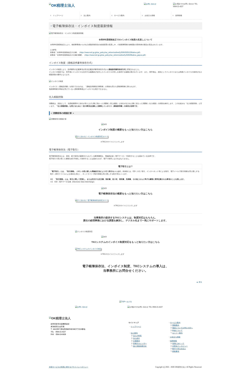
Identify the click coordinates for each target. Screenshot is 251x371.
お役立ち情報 (150, 15)
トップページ (58, 15)
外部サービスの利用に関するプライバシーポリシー (68, 367)
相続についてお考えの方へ (182, 328)
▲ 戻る (199, 282)
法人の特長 (137, 336)
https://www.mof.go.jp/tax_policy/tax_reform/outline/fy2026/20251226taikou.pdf (110, 52)
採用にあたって (178, 343)
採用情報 (178, 15)
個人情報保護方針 (140, 346)
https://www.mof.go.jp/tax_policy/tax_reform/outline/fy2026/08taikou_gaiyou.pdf (115, 55)
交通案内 (136, 341)
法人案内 (87, 15)
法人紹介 (136, 338)
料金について (177, 330)
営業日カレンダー (140, 343)
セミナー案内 (177, 333)
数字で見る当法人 (179, 349)
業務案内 (175, 325)
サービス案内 (119, 15)
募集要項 (175, 351)
